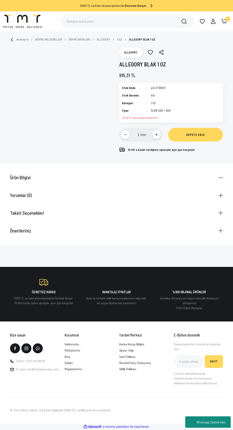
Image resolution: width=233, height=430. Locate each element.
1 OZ (153, 103)
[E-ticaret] (116, 427)
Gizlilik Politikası (127, 369)
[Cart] (224, 21)
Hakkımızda (72, 344)
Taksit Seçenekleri (27, 213)
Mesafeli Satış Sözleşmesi (135, 363)
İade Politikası (127, 357)
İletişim (69, 363)
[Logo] (22, 21)
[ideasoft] (93, 427)
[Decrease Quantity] (125, 135)
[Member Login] (213, 21)
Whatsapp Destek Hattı (211, 422)
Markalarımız (72, 350)
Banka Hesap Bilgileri (131, 344)
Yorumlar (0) (21, 195)
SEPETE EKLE (195, 135)
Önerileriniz (20, 230)
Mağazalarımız (73, 369)
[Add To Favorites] (150, 52)
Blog (67, 357)
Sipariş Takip (126, 350)
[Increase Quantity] (156, 135)
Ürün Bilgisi (20, 177)
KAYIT (214, 361)
